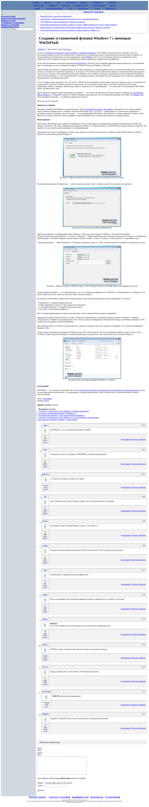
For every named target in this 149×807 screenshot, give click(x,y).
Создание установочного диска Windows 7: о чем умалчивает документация (68, 417)
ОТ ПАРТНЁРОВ (112, 797)
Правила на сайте (8, 21)
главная (36, 2)
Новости (47, 2)
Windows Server (99, 5)
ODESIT (45, 714)
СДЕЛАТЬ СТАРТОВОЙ (59, 797)
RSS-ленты (70, 2)
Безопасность (83, 8)
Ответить (135, 439)
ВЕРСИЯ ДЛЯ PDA (37, 797)
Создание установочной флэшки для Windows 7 (57, 413)
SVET (46, 401)
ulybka (45, 546)
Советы (37, 8)
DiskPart (89, 57)
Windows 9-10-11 (81, 5)
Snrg (45, 570)
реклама (83, 2)
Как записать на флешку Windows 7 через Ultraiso (57, 420)
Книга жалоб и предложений (13, 18)
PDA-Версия (98, 2)
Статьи (97, 8)
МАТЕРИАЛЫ (96, 797)
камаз (45, 595)
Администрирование (54, 8)
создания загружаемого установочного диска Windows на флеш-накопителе (109, 390)
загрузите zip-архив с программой (99, 109)
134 (45, 497)
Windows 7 (53, 5)
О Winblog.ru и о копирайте (12, 23)
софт (58, 2)
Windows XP (38, 5)
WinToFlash (80, 63)
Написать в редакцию (10, 25)
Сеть (70, 8)
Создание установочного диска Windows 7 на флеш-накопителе (70, 53)
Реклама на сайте (8, 16)
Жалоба (142, 439)
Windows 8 (66, 5)
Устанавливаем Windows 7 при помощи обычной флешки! (61, 415)
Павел (45, 619)
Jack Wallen (47, 399)
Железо (113, 5)
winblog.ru (100, 801)
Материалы (110, 8)
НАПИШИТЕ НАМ (80, 797)
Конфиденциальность (10, 27)
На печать (67, 49)
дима (45, 425)
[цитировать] (126, 439)
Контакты (112, 2)
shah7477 (45, 474)
